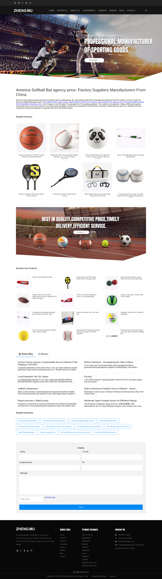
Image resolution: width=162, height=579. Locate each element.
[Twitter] (22, 2)
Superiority (64, 544)
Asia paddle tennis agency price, (111, 102)
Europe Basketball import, (134, 102)
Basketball (85, 550)
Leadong (103, 576)
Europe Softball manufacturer (105, 432)
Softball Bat (86, 541)
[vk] (31, 550)
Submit (81, 507)
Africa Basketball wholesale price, (29, 104)
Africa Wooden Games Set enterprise (59, 426)
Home (62, 535)
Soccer (84, 553)
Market (62, 550)
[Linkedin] (19, 2)
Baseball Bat (86, 538)
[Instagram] (30, 2)
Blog (61, 553)
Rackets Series (87, 535)
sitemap (112, 576)
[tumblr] (24, 550)
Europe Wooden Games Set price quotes (75, 432)
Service (62, 547)
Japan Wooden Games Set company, (83, 102)
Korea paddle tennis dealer (27, 421)
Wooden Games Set (89, 566)
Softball (84, 547)
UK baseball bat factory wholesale (89, 426)
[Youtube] (26, 2)
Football (85, 559)
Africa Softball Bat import (108, 421)
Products (63, 538)
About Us (63, 541)
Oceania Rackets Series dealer (29, 426)
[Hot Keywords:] (146, 11)
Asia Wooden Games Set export (118, 426)
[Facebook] (15, 2)
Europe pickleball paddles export (82, 421)
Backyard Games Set (89, 562)
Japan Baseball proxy (47, 432)
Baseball (85, 544)
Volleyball (85, 556)
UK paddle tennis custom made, (56, 102)
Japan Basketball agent (26, 432)
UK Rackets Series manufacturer (54, 421)
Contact (62, 556)
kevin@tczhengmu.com (126, 541)
